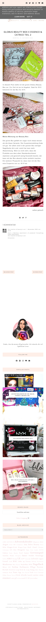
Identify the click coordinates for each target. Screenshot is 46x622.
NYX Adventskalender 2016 (23, 438)
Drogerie (21, 550)
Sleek (10, 572)
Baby (25, 544)
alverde (24, 575)
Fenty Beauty (13, 553)
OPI (9, 567)
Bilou (4, 547)
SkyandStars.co (22, 608)
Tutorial (40, 572)
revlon (19, 578)
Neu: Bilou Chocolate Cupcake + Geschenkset (23, 480)
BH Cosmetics (18, 544)
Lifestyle (34, 558)
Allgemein (36, 542)
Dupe (27, 550)
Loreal (5, 561)
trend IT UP (25, 578)
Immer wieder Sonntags (32, 555)
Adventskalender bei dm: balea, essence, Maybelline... (23, 394)
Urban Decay (7, 575)
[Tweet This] (23, 218)
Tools (31, 572)
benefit (30, 575)
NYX (30, 564)
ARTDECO (10, 542)
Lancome (28, 559)
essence (7, 577)
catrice (36, 575)
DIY (11, 550)
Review (6, 569)
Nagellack (38, 564)
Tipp (19, 572)
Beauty (36, 544)
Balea (30, 544)
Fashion (5, 553)
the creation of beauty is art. (17, 229)
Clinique (40, 547)
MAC (15, 561)
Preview (40, 567)
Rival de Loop (14, 570)
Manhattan (7, 564)
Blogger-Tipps (22, 547)
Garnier (26, 553)
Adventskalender (23, 541)
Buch (29, 547)
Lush (10, 561)
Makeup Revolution (37, 561)
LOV (23, 559)
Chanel (34, 547)
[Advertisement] (23, 296)
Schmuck (5, 572)
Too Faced (25, 572)
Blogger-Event (12, 547)
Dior (14, 550)
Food (21, 553)
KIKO (9, 558)
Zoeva (13, 575)
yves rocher (34, 578)
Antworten (11, 238)
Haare (12, 556)
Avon (11, 544)
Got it (29, 17)
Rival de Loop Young (27, 570)
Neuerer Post (9, 272)
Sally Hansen (39, 570)
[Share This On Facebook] (20, 218)
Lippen (41, 559)
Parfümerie (24, 567)
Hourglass (18, 555)
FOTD (41, 550)
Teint (15, 572)
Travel (36, 572)
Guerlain (5, 556)
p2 (16, 578)
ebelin (41, 575)
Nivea (5, 567)
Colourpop (6, 550)
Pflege (33, 567)
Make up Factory (24, 561)
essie (12, 578)
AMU (4, 542)
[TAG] (18, 575)
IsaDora (5, 559)
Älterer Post (37, 272)
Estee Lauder (34, 550)
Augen (5, 544)
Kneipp (15, 559)
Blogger (35, 604)
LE (19, 558)
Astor (41, 542)
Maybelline (24, 564)
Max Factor (16, 564)
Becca (41, 544)
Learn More (19, 17)
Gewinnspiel (36, 552)
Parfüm (15, 567)
